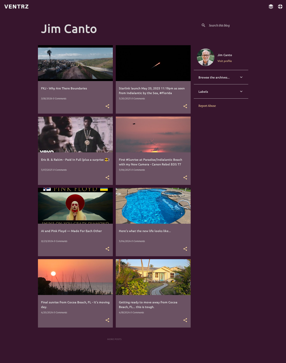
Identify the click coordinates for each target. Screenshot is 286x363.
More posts (114, 339)
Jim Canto (225, 55)
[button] (107, 106)
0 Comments (59, 98)
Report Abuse (207, 106)
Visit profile (225, 61)
